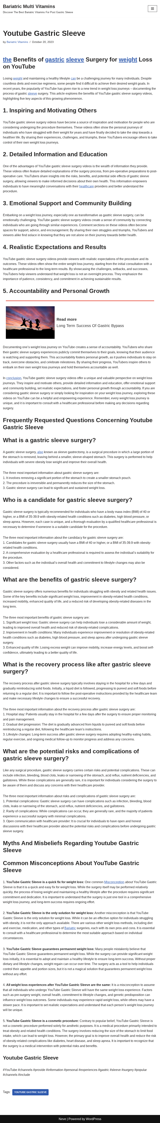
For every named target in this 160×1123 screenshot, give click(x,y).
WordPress (93, 1119)
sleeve (75, 59)
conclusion (13, 378)
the (7, 59)
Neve (62, 1119)
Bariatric (70, 928)
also (40, 452)
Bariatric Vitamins (17, 41)
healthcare (86, 186)
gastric (54, 59)
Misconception (114, 882)
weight (128, 59)
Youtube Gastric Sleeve (30, 1092)
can (73, 78)
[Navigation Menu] (152, 8)
